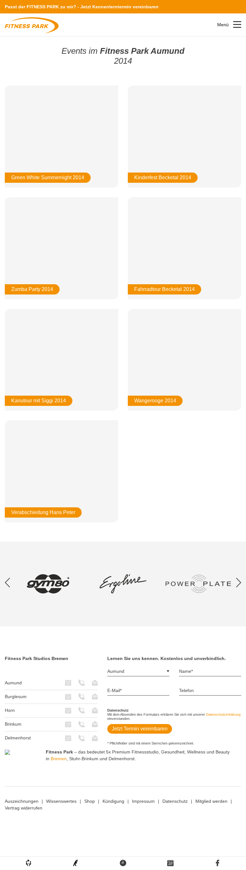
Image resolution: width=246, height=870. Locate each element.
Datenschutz (175, 801)
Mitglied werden (211, 801)
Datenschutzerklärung (223, 714)
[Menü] (237, 24)
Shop (89, 801)
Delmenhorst (18, 737)
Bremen (59, 758)
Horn (10, 710)
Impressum (143, 801)
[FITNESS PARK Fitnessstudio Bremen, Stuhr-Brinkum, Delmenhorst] (32, 25)
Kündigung (113, 801)
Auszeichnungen (21, 801)
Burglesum (16, 696)
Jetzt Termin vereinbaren (140, 728)
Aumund (13, 682)
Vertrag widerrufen (23, 807)
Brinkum (13, 724)
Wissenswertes (61, 801)
